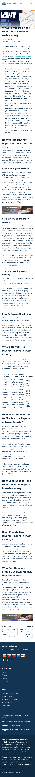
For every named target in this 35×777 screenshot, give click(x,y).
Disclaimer (6, 705)
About (4, 678)
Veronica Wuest (8, 39)
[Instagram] (10, 659)
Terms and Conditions (10, 693)
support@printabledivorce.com (18, 722)
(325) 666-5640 (14, 725)
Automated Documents (10, 699)
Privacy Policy (7, 696)
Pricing (4, 675)
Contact (5, 681)
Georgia (5, 24)
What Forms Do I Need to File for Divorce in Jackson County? (26, 632)
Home (4, 672)
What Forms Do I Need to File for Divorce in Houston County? (8, 632)
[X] (7, 659)
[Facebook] (3, 659)
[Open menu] (31, 3)
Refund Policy (7, 702)
